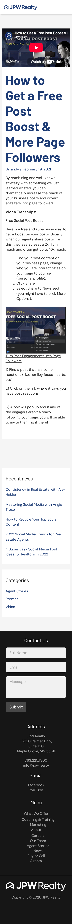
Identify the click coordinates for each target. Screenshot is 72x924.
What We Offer (36, 813)
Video (10, 606)
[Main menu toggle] (63, 7)
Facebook (36, 785)
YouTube (36, 790)
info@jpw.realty (36, 765)
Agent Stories (17, 591)
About (36, 829)
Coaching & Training (38, 819)
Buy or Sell (36, 855)
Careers (38, 835)
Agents (36, 860)
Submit (16, 707)
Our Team (38, 840)
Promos (12, 599)
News (38, 850)
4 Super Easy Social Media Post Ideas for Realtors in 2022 (31, 552)
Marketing (38, 824)
